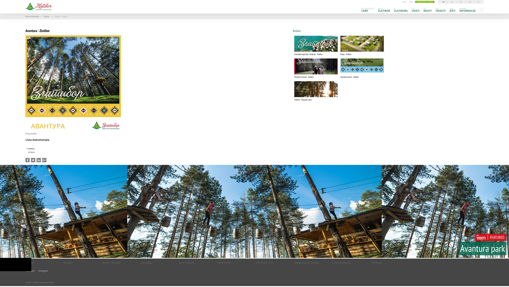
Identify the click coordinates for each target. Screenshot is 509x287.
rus (461, 2)
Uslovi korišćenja (342, 262)
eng (452, 2)
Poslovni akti (224, 262)
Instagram (43, 271)
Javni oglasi (146, 262)
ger (469, 2)
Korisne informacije (32, 16)
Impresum (376, 262)
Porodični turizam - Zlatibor (304, 77)
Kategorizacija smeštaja (306, 262)
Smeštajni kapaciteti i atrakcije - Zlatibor (308, 54)
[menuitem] (367, 10)
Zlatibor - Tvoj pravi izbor (303, 99)
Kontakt (68, 262)
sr (443, 2)
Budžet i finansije (111, 262)
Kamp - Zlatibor (345, 54)
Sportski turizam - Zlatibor (349, 77)
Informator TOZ (264, 262)
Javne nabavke (187, 262)
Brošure (46, 16)
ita (478, 2)
